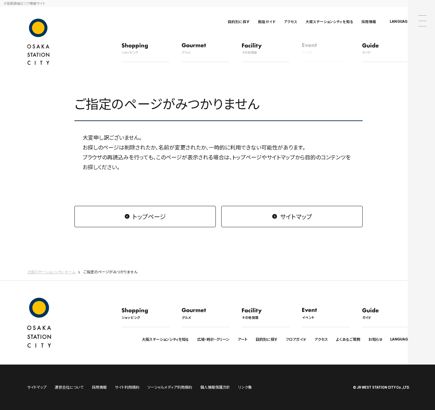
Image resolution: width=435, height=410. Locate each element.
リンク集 (245, 387)
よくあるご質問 (348, 339)
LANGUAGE (400, 21)
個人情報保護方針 (215, 387)
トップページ (149, 216)
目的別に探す (239, 21)
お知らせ (375, 339)
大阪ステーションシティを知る (329, 21)
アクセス (290, 21)
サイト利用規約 (127, 387)
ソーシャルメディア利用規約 (169, 387)
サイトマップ (296, 216)
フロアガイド (296, 339)
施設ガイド (267, 21)
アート (242, 339)
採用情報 (368, 21)
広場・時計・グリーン (213, 339)
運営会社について (69, 387)
